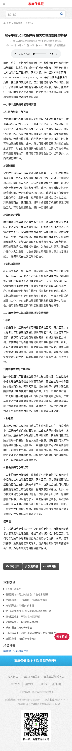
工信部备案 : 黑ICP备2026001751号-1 (36, 692)
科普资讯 (18, 23)
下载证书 (14, 566)
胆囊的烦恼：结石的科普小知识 (21, 638)
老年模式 (62, 636)
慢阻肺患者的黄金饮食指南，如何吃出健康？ (27, 594)
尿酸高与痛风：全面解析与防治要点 (23, 622)
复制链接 (61, 45)
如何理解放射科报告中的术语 (20, 605)
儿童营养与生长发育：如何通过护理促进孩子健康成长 (32, 633)
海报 (50, 45)
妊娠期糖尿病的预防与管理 (19, 627)
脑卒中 (7, 651)
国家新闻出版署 (31, 676)
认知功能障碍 (20, 651)
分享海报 (51, 566)
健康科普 (29, 23)
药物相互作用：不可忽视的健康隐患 (23, 616)
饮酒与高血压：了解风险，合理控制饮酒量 (26, 600)
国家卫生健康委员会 (54, 676)
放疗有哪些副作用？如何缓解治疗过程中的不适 (28, 611)
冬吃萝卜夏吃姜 (13, 589)
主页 (8, 23)
